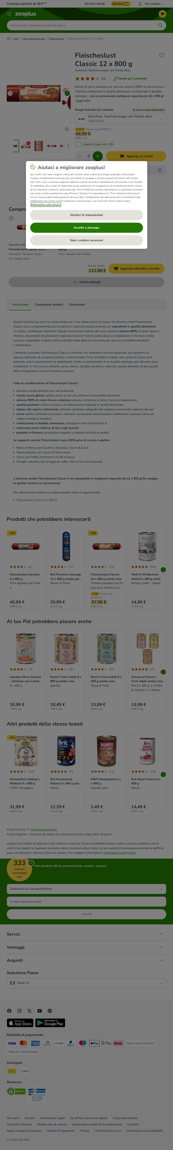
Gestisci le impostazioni (86, 215)
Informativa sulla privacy (46, 204)
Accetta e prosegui (86, 228)
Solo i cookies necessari (86, 240)
